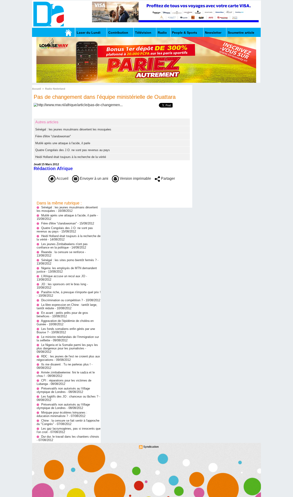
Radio (162, 32)
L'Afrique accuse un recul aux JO (63, 276)
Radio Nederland (55, 88)
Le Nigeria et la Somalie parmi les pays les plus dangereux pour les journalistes (67, 346)
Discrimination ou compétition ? (62, 300)
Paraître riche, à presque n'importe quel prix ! (71, 292)
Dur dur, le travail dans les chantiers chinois (70, 436)
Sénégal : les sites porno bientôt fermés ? (69, 260)
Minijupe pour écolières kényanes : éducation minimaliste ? (62, 414)
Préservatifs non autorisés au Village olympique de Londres (63, 390)
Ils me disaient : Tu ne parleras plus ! (66, 364)
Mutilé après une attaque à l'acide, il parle (62, 143)
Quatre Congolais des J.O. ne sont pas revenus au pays (72, 150)
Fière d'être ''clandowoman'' (53, 136)
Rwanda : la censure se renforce (63, 252)
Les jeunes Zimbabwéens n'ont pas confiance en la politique (62, 245)
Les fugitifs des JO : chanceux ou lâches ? (69, 396)
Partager (167, 178)
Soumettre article (241, 32)
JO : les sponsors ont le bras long (64, 284)
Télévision (143, 32)
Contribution (118, 32)
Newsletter (213, 32)
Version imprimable (135, 178)
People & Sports (184, 32)
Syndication (151, 446)
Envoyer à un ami (93, 178)
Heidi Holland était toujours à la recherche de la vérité (70, 157)
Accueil (36, 88)
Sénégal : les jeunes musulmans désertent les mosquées (73, 129)
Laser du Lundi (88, 32)
